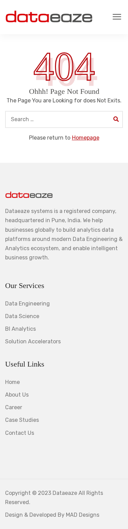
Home (12, 382)
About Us (17, 394)
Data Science (22, 316)
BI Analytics (20, 329)
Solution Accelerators (33, 341)
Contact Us (19, 433)
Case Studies (22, 420)
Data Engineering (27, 303)
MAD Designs (82, 515)
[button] (117, 17)
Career (13, 407)
